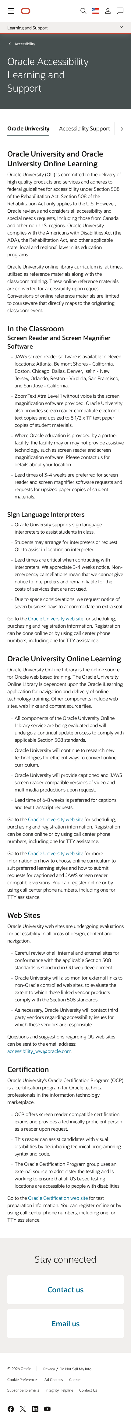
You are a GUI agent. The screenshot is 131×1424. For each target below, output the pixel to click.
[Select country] (95, 11)
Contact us (65, 1289)
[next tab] (122, 129)
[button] (11, 11)
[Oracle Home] (25, 11)
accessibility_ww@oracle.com (39, 1051)
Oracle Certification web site (58, 1198)
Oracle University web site (55, 618)
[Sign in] (108, 11)
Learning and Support (27, 28)
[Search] (83, 11)
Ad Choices (53, 1379)
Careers (75, 1379)
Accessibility (25, 43)
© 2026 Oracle (19, 1368)
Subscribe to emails (23, 1390)
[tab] (28, 128)
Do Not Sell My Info (75, 1368)
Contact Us (88, 1390)
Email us (65, 1323)
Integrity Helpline (59, 1390)
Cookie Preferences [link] (22, 1379)
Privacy (49, 1368)
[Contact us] (120, 11)
